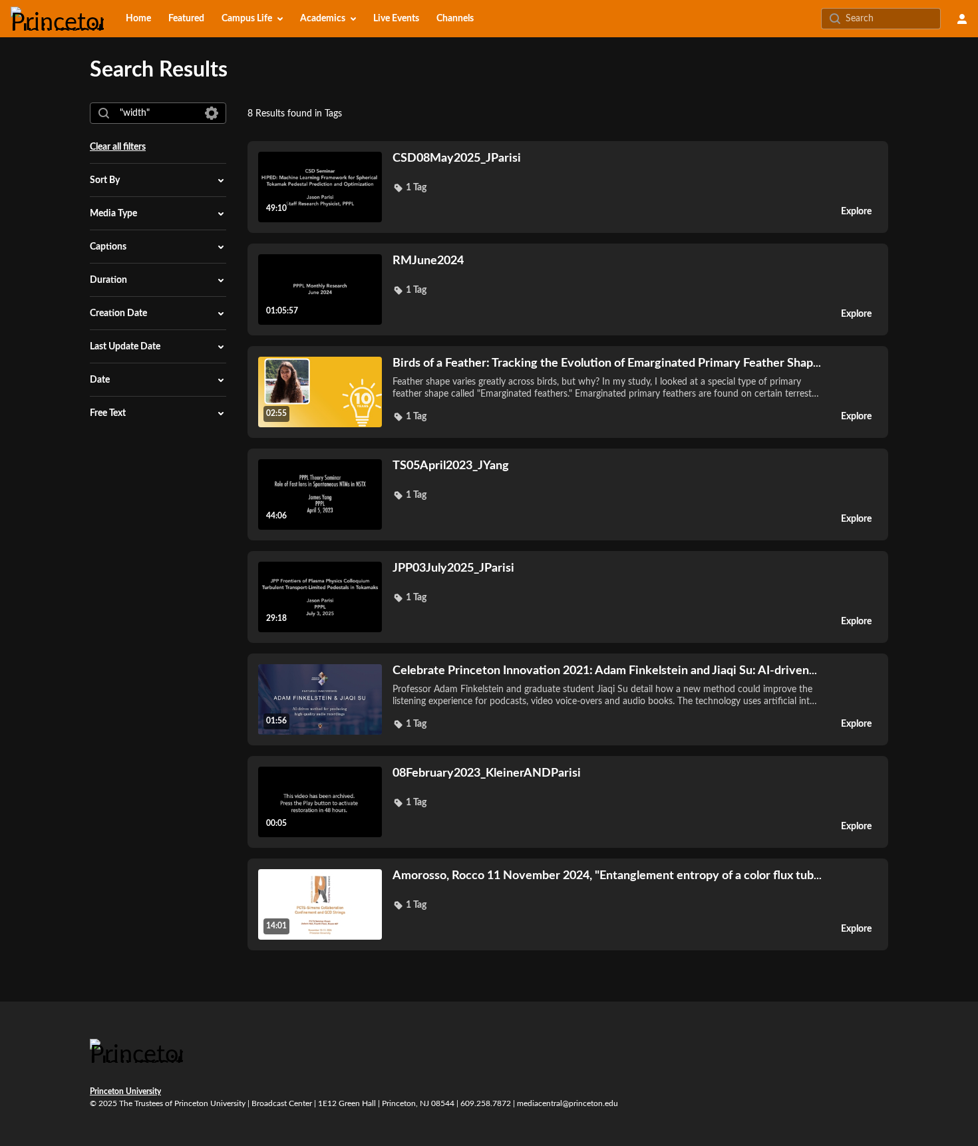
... (607, 363)
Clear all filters (118, 147)
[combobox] (157, 113)
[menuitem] (138, 18)
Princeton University (125, 1091)
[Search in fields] (212, 113)
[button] (409, 188)
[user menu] (962, 18)
